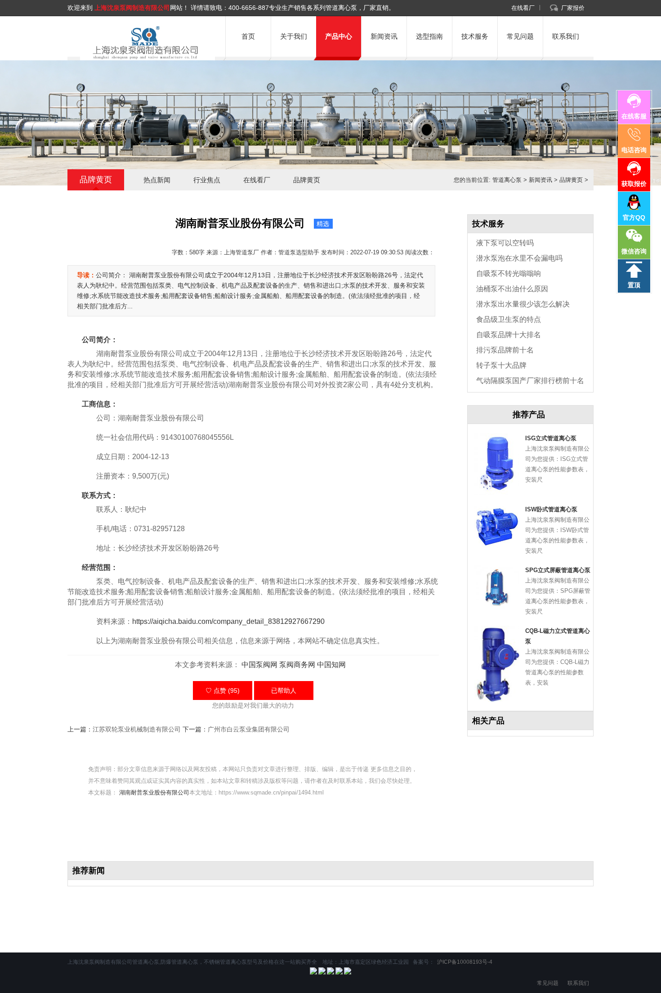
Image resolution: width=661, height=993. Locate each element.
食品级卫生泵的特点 (508, 319)
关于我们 (293, 36)
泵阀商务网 (297, 664)
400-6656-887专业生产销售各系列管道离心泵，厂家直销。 (311, 7)
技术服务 (474, 36)
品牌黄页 (306, 180)
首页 (248, 36)
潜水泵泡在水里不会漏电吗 (519, 258)
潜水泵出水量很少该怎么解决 (523, 304)
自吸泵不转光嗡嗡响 (508, 273)
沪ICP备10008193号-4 (464, 962)
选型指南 (429, 36)
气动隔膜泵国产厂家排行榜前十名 (530, 380)
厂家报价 (573, 8)
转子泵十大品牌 (501, 365)
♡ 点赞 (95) (222, 690)
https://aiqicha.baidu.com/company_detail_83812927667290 (228, 621)
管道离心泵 (507, 179)
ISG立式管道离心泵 (550, 438)
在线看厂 (523, 8)
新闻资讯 (384, 36)
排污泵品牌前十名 (505, 350)
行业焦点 (206, 180)
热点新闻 (156, 180)
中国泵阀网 (259, 664)
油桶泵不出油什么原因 (512, 289)
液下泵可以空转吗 (505, 243)
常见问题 (520, 36)
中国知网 (331, 664)
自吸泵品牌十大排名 (508, 335)
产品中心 (338, 36)
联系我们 (565, 36)
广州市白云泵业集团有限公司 (249, 729)
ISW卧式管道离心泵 (551, 509)
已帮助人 (283, 690)
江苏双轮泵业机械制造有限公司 (137, 729)
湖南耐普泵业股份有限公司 (154, 792)
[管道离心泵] (143, 42)
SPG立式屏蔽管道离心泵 (557, 570)
